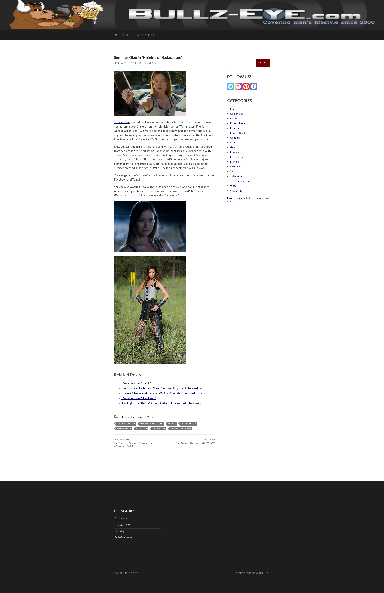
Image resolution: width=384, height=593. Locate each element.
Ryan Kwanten (124, 428)
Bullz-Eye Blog (145, 35)
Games (234, 142)
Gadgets (235, 137)
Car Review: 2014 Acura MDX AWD (195, 441)
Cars (233, 108)
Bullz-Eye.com (122, 35)
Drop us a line (235, 198)
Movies (150, 417)
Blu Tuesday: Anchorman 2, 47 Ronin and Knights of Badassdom (162, 388)
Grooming (236, 152)
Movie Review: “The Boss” (139, 398)
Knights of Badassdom (151, 423)
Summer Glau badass (180, 428)
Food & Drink (238, 132)
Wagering (236, 190)
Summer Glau (122, 122)
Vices (233, 185)
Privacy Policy (123, 524)
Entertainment (138, 417)
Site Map (119, 531)
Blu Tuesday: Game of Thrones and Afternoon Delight (133, 443)
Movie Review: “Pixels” (136, 383)
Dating (234, 118)
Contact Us (121, 518)
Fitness (234, 128)
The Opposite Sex (240, 181)
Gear (233, 147)
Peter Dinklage (188, 423)
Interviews (236, 156)
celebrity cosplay (126, 423)
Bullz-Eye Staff (149, 63)
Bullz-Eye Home (123, 537)
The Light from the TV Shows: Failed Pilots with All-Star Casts (161, 403)
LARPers (172, 423)
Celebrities (124, 417)
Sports (234, 171)
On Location (237, 166)
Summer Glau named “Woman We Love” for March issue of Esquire (163, 393)
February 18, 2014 (125, 63)
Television (236, 176)
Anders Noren (255, 573)
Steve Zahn (142, 428)
